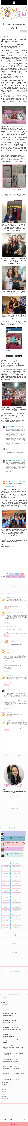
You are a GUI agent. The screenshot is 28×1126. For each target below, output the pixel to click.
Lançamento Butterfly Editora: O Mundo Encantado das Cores (14, 843)
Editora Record (6, 893)
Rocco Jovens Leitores (16, 921)
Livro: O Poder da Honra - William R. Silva (12, 1029)
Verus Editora (16, 924)
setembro (6, 1087)
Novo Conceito (6, 917)
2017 (3, 1000)
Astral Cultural (16, 866)
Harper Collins (6, 914)
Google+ (22, 573)
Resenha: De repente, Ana (8, 1036)
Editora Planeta (16, 890)
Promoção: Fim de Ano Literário (10, 1066)
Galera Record (6, 903)
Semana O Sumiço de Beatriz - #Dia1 (11, 1079)
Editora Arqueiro (16, 870)
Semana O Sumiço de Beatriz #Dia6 (10, 1059)
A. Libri (2, 1119)
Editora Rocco (16, 893)
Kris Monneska (14, 1121)
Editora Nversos (16, 887)
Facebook (11, 573)
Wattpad (6, 927)
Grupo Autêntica (16, 907)
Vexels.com (20, 1119)
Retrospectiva (21, 576)
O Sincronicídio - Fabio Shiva (9, 1022)
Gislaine (9, 597)
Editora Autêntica (6, 873)
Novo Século (16, 917)
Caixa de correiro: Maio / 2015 (10, 848)
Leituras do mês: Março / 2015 (10, 832)
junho (5, 1094)
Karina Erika (11, 689)
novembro (6, 1082)
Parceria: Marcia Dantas (8, 1015)
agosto (5, 1089)
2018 (3, 997)
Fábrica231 (16, 900)
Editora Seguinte (6, 897)
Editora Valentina (6, 900)
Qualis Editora (6, 920)
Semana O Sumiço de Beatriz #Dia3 (10, 1071)
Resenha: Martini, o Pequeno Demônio (11, 1068)
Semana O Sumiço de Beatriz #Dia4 (10, 1064)
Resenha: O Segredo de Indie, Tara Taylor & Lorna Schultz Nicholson (14, 838)
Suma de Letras (6, 924)
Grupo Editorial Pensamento (6, 911)
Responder (7, 608)
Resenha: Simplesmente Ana (9, 1051)
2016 (3, 1002)
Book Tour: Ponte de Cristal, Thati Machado (12, 1032)
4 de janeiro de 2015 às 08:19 (19, 712)
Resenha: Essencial (7, 1034)
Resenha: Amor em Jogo (8, 1045)
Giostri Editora (16, 903)
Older (6, 755)
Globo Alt (6, 907)
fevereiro (6, 1101)
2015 (3, 1004)
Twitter (16, 573)
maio (5, 1096)
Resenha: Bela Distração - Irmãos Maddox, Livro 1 (13, 1025)
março (5, 1098)
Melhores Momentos (11, 576)
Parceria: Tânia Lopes (7, 1018)
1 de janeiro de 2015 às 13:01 (19, 675)
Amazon (6, 866)
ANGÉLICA (14, 640)
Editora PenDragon (6, 891)
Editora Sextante (16, 897)
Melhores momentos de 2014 (9, 1013)
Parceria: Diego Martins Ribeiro (10, 1011)
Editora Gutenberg (6, 880)
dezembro (6, 1009)
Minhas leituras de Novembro (9, 1057)
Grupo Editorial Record (16, 911)
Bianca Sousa (6, 1042)
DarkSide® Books (6, 870)
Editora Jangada (6, 883)
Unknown (10, 612)
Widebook (16, 927)
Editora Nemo (6, 887)
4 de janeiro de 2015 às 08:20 (19, 720)
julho (5, 1091)
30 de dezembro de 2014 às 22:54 (19, 597)
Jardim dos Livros (16, 914)
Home (19, 755)
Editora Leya (16, 883)
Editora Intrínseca (16, 880)
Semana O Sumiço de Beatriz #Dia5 (10, 1061)
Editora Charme (16, 876)
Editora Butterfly (6, 876)
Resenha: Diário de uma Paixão (10, 1020)
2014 (3, 1007)
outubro (5, 1084)
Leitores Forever (7, 620)
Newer (2, 754)
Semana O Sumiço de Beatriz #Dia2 (10, 1077)
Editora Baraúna (16, 873)
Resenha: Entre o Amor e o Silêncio (10, 1027)
